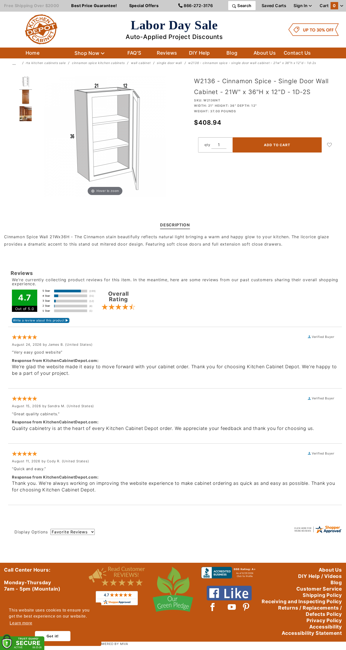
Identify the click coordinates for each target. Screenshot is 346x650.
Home (33, 53)
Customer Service (319, 589)
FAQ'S (134, 53)
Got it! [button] (53, 636)
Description (175, 224)
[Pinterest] (246, 607)
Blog (232, 53)
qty (207, 145)
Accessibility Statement (312, 633)
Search (244, 5)
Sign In (301, 5)
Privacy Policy (324, 620)
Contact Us (297, 53)
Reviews (167, 53)
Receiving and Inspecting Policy (302, 601)
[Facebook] (212, 607)
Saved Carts (274, 5)
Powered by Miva (112, 644)
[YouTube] (232, 607)
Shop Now (87, 53)
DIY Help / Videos (320, 576)
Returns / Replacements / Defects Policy (310, 611)
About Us (265, 53)
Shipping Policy (322, 595)
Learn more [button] (21, 623)
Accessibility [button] (325, 627)
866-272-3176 (198, 5)
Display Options (31, 531)
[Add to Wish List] (329, 145)
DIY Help (199, 53)
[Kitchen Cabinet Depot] (41, 29)
